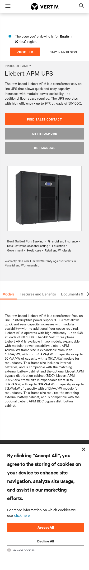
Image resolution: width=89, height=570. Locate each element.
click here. (22, 515)
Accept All (45, 527)
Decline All (45, 541)
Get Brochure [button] (44, 133)
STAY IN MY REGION (63, 52)
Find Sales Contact (44, 119)
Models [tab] (8, 293)
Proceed (25, 51)
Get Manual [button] (44, 147)
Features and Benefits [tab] (38, 293)
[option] (44, 198)
